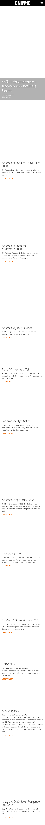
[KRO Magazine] (22, 695)
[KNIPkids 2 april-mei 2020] (22, 467)
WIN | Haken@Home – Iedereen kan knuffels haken (19, 86)
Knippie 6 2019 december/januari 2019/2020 (21, 803)
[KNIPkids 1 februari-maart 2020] (22, 593)
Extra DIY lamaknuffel (15, 370)
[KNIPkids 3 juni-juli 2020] (22, 295)
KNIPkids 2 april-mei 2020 (18, 500)
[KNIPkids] (23, 3)
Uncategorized (8, 95)
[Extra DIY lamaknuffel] (22, 354)
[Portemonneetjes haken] (22, 401)
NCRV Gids (8, 664)
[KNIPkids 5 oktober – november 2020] (22, 129)
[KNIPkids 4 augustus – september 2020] (22, 212)
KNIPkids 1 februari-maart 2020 (21, 620)
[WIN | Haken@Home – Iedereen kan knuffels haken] (22, 50)
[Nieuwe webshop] (22, 534)
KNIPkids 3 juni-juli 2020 (17, 328)
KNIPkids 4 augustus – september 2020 (15, 247)
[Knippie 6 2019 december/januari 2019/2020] (22, 769)
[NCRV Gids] (22, 649)
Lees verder (7, 178)
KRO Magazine (11, 711)
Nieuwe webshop (12, 554)
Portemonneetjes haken (16, 421)
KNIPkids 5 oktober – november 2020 (21, 164)
